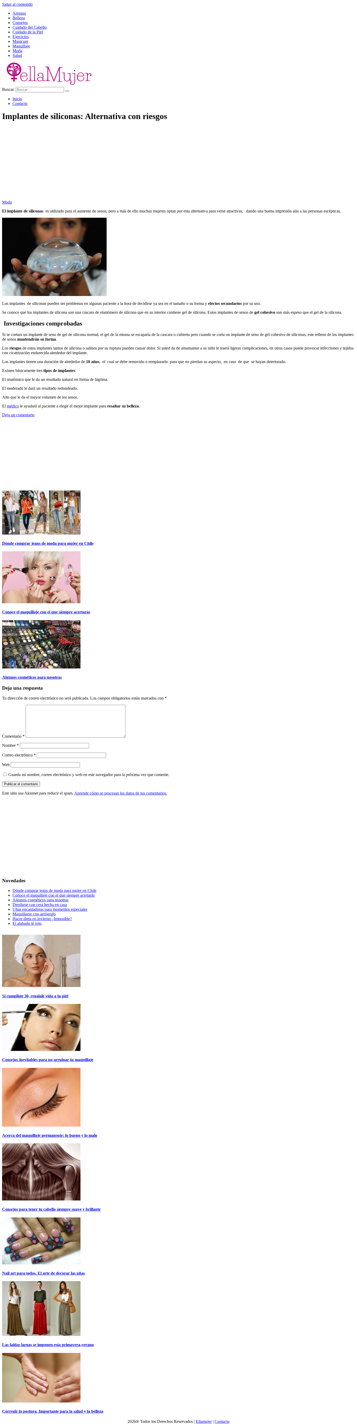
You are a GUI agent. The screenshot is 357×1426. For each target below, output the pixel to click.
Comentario (13, 736)
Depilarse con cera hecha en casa (40, 904)
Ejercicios (21, 36)
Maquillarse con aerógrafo (34, 914)
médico (13, 406)
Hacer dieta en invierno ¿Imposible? (42, 918)
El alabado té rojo (27, 923)
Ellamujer (204, 1421)
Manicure (20, 41)
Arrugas (19, 13)
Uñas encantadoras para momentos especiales (50, 909)
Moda (17, 51)
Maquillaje (21, 46)
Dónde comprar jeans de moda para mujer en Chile (48, 543)
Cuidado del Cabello (30, 27)
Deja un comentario (18, 415)
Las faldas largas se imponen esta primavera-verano (48, 1344)
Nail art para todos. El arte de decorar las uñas (43, 1273)
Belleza (19, 18)
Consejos (20, 22)
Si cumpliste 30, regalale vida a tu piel (35, 996)
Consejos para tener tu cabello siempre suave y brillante (51, 1209)
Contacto (20, 103)
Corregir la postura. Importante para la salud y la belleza (52, 1411)
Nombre (10, 745)
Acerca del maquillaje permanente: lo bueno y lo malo (49, 1135)
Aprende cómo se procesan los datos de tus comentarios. (120, 793)
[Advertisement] (159, 163)
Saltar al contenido (17, 4)
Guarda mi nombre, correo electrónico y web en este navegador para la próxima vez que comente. (88, 774)
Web (6, 764)
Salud (17, 55)
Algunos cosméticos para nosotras (32, 677)
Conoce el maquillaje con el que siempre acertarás (46, 612)
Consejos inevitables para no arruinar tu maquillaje (47, 1059)
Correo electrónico (19, 755)
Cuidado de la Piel (28, 32)
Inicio (17, 99)
